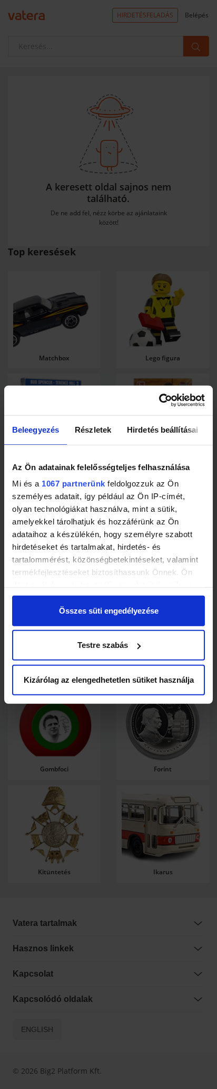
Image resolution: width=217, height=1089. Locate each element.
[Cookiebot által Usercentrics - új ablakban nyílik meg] (159, 400)
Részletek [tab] (93, 429)
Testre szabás (102, 645)
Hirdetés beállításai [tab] (162, 429)
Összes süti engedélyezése (109, 610)
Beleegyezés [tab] (35, 429)
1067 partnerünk (73, 483)
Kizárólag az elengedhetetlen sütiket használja (109, 679)
